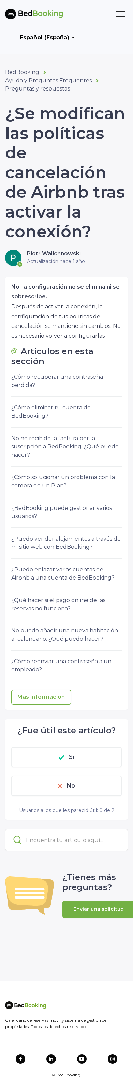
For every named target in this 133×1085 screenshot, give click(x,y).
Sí (71, 757)
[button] (120, 14)
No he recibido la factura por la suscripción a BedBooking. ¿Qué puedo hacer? (65, 446)
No (71, 785)
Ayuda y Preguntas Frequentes (48, 80)
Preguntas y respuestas (37, 88)
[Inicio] (34, 14)
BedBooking (22, 72)
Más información (41, 697)
